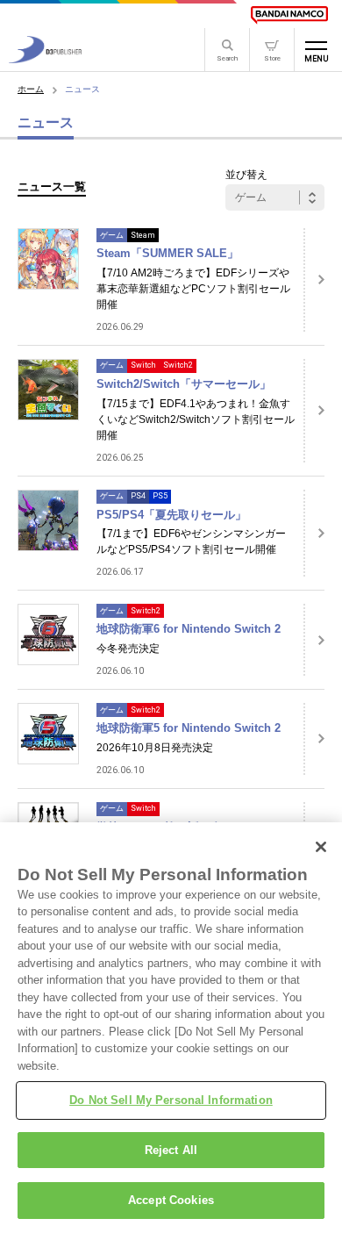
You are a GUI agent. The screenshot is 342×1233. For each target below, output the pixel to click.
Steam (143, 235)
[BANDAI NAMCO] (289, 15)
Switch (143, 365)
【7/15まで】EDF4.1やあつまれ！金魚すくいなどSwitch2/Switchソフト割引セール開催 (195, 419)
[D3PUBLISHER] (45, 58)
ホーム (31, 89)
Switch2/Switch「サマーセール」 (183, 384)
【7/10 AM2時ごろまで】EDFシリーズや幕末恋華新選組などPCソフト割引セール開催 (193, 289)
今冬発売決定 (128, 648)
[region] (171, 1027)
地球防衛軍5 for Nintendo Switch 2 (188, 728)
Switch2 (178, 365)
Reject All (171, 1150)
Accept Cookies (171, 1200)
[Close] (321, 847)
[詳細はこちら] (313, 280)
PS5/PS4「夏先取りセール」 (171, 514)
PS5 (160, 495)
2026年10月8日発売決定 (154, 748)
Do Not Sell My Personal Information (171, 1100)
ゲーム (112, 235)
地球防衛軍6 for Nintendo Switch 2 (188, 628)
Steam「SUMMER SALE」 (167, 253)
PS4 (138, 495)
